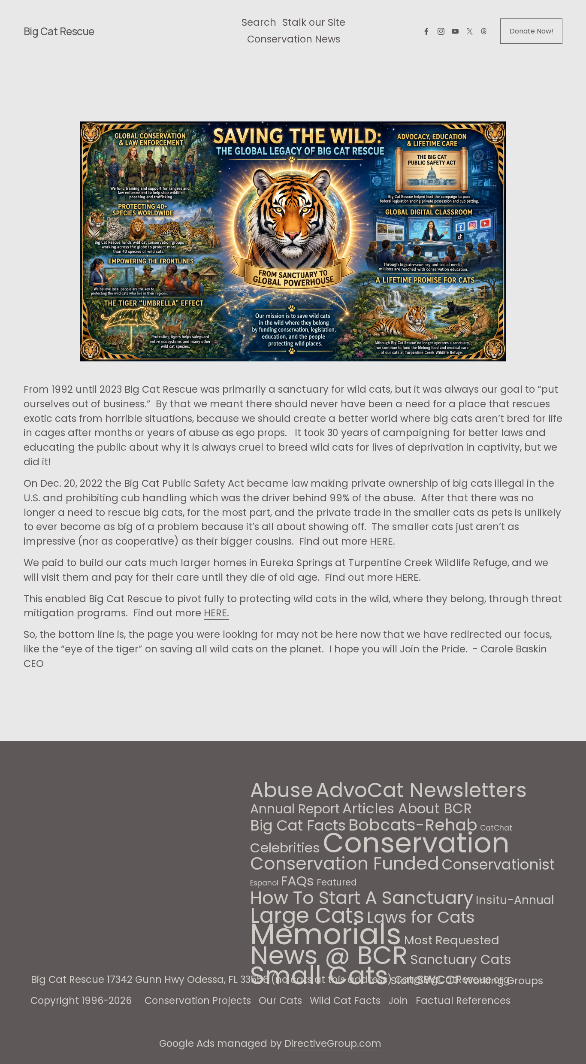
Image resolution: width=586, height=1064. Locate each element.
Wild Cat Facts (345, 1000)
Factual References (463, 1000)
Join (398, 1000)
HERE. (382, 541)
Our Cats (280, 1000)
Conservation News (293, 39)
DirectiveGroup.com (332, 1043)
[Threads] (484, 31)
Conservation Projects (198, 1000)
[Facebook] (426, 31)
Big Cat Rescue (59, 31)
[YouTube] (455, 31)
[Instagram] (441, 31)
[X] (469, 31)
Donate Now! (531, 31)
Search (259, 22)
